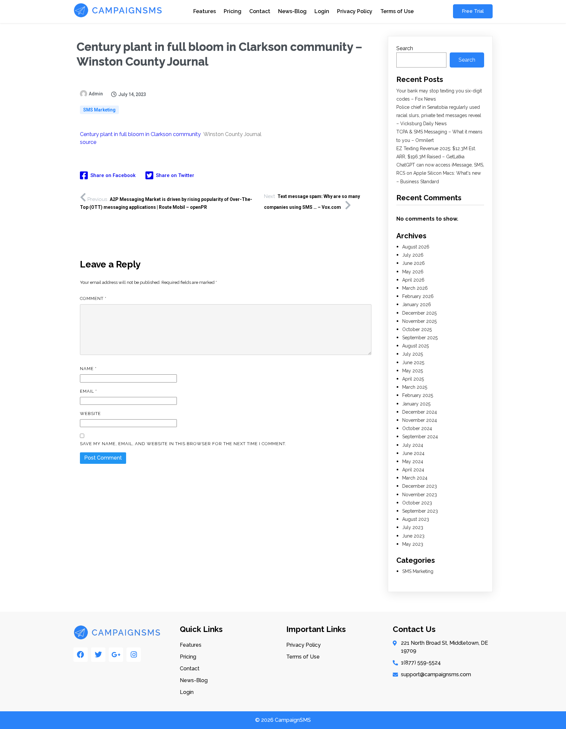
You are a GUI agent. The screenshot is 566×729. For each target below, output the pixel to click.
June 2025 (413, 362)
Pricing (232, 11)
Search (404, 48)
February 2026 (418, 296)
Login (321, 11)
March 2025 (414, 387)
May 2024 (412, 461)
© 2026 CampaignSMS (283, 720)
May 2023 (412, 544)
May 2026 (413, 271)
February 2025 (417, 395)
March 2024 (414, 478)
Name (88, 368)
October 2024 (417, 428)
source (88, 142)
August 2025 (415, 345)
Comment (93, 298)
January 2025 (416, 403)
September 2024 (420, 436)
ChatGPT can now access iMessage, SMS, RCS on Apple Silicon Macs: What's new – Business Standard (440, 173)
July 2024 (412, 445)
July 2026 (413, 255)
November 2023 (419, 494)
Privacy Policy (354, 11)
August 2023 (415, 519)
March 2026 (415, 288)
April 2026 (413, 280)
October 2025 (417, 329)
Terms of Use (397, 11)
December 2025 (419, 313)
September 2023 (420, 511)
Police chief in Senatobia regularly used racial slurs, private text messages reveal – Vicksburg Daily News (438, 115)
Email (88, 391)
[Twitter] (98, 654)
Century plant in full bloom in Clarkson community (140, 134)
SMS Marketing (99, 109)
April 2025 (413, 379)
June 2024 (413, 453)
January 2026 (416, 304)
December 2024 (419, 412)
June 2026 (413, 263)
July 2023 (412, 527)
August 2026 (415, 246)
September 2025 (420, 337)
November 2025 (419, 321)
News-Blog (292, 11)
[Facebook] (80, 654)
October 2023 (417, 502)
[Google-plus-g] (116, 654)
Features (204, 11)
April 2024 (413, 469)
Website (90, 413)
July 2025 (412, 354)
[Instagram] (133, 654)
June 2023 (413, 536)
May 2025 (412, 370)
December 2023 (419, 486)
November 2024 (419, 420)
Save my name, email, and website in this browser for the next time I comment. (183, 443)
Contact (259, 11)
